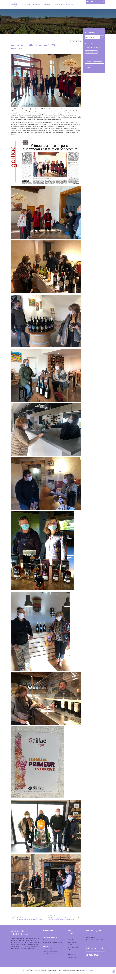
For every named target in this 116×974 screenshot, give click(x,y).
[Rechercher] (102, 37)
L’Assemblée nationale (72, 951)
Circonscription (17, 48)
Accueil (27, 4)
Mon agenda (59, 4)
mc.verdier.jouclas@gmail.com (52, 942)
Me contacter (70, 4)
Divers (88, 57)
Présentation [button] (36, 4)
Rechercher (90, 32)
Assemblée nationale (92, 47)
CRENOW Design (87, 970)
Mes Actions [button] (48, 4)
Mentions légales (91, 937)
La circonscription (73, 947)
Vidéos (88, 67)
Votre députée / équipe (73, 943)
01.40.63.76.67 (48, 949)
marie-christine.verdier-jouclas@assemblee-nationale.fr (53, 953)
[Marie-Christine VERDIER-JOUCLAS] (14, 4)
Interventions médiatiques (94, 61)
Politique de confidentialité (94, 940)
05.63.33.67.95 (47, 939)
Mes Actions (72, 954)
